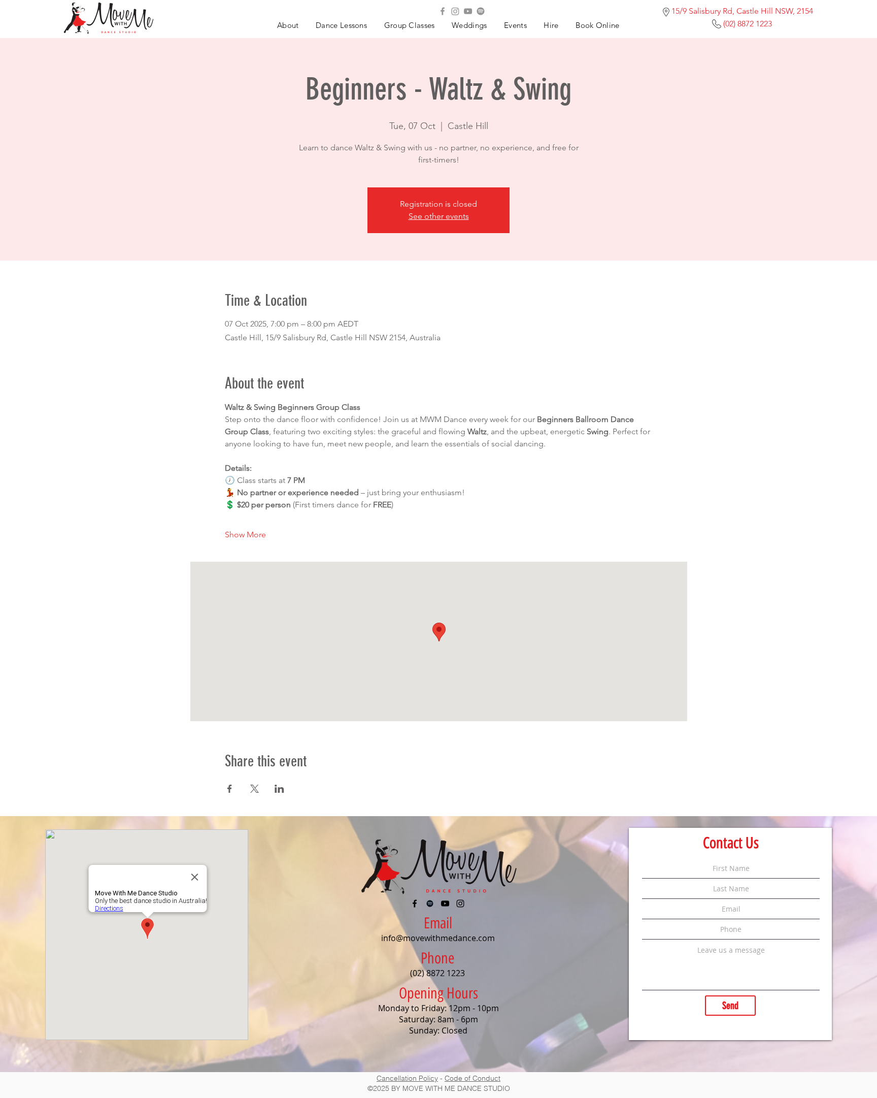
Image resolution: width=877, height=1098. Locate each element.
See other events (439, 216)
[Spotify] (481, 11)
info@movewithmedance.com (438, 938)
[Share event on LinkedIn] (279, 789)
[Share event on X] (254, 789)
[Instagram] (455, 11)
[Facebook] (442, 11)
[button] (515, 25)
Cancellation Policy (407, 1078)
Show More (245, 534)
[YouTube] (468, 11)
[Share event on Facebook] (229, 789)
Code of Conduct (472, 1078)
